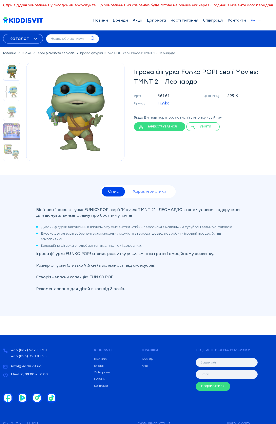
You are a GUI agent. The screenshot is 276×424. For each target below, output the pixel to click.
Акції (137, 21)
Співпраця (213, 21)
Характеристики (149, 192)
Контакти (237, 21)
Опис (113, 192)
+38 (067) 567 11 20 (29, 350)
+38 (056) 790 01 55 (29, 356)
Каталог (19, 38)
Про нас (100, 359)
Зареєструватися (162, 126)
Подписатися (212, 386)
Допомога (156, 21)
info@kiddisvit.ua (26, 366)
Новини (100, 21)
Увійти (205, 126)
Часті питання (184, 21)
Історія (99, 365)
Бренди (120, 21)
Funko (27, 53)
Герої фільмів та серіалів (56, 53)
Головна (10, 53)
